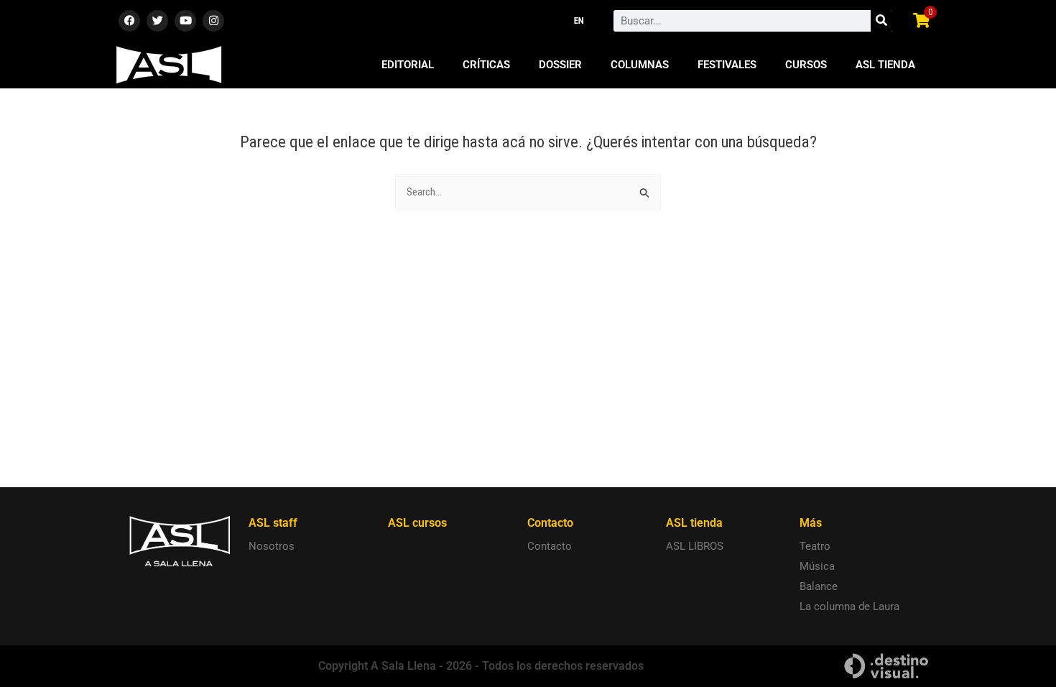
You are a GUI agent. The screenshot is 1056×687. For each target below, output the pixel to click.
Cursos (806, 64)
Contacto (549, 546)
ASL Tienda (885, 64)
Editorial (407, 64)
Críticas (486, 64)
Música (817, 566)
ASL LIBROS (694, 546)
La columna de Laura (849, 606)
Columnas (640, 64)
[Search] (881, 21)
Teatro (815, 546)
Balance (819, 586)
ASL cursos (417, 523)
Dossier (560, 64)
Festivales (727, 64)
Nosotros (272, 546)
